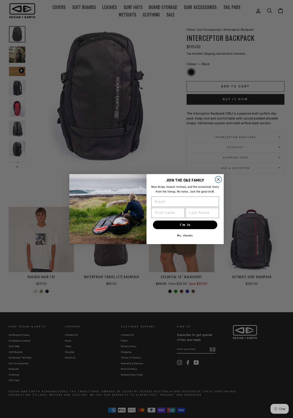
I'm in (185, 224)
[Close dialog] (218, 179)
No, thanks (185, 235)
